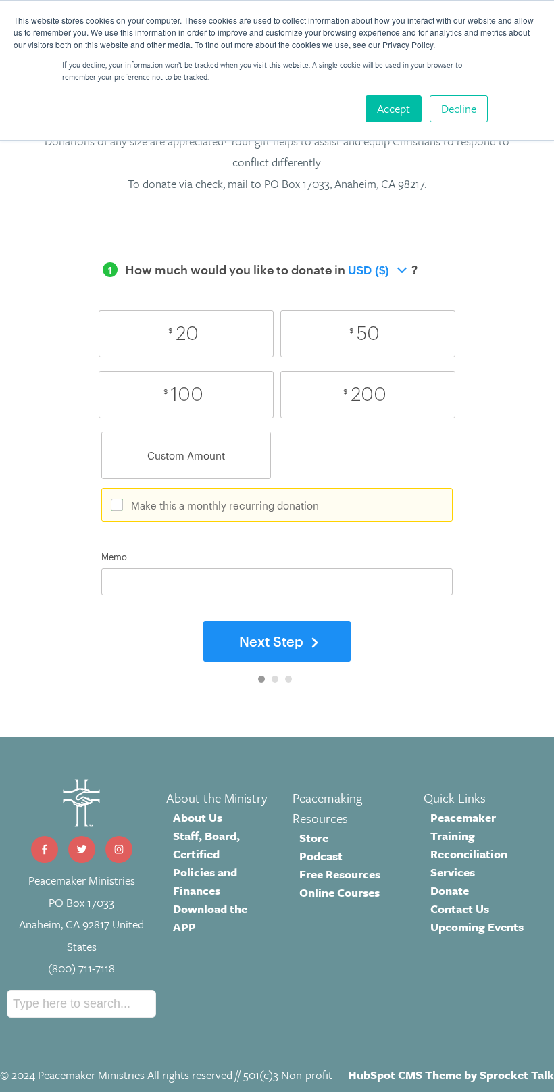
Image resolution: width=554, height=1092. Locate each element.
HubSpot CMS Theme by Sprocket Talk (451, 1074)
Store (313, 837)
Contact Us (459, 908)
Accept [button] (393, 108)
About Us (197, 817)
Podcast (321, 855)
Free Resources (339, 874)
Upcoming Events (477, 926)
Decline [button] (458, 108)
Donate (449, 890)
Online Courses (339, 892)
